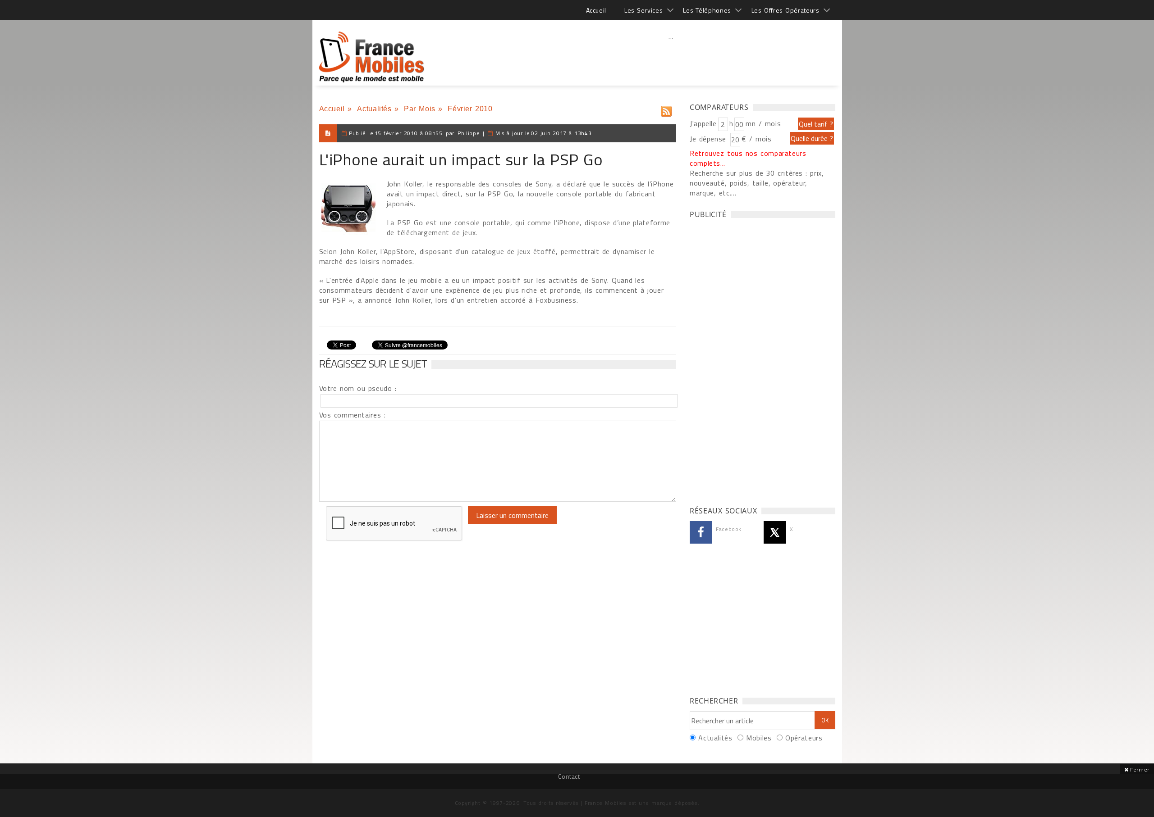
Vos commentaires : (352, 415)
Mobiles (758, 737)
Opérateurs (803, 737)
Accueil (596, 10)
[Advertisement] (671, 56)
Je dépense (709, 139)
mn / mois (763, 123)
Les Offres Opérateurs (785, 10)
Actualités (374, 109)
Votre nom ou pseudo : (358, 388)
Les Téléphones (707, 10)
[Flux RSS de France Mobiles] (666, 109)
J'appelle (703, 123)
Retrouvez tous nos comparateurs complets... (748, 158)
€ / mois (756, 139)
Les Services (643, 10)
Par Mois (419, 109)
